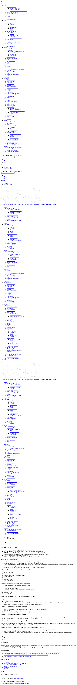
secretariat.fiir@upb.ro (20, 681)
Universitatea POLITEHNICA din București (14, 664)
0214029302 (19, 155)
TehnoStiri (6, 667)
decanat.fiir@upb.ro (18, 678)
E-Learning (6, 662)
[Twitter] (4, 161)
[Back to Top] (1, 1)
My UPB (6, 669)
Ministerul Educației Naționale (11, 666)
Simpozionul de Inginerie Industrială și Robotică (15, 663)
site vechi (3, 164)
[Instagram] (4, 162)
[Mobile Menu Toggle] (1, 3)
